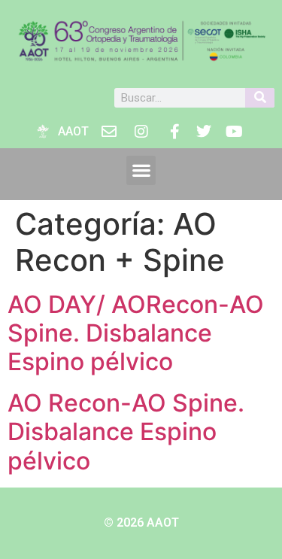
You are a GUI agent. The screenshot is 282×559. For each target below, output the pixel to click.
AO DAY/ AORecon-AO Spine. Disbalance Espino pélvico (136, 333)
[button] (141, 170)
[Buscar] (259, 98)
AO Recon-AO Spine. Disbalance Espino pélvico (126, 431)
